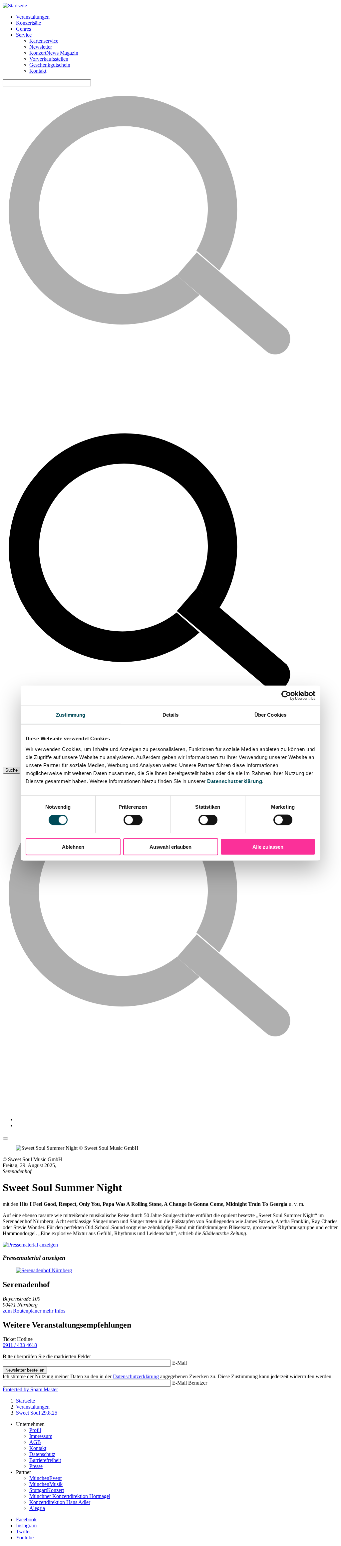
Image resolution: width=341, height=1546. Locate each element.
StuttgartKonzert (46, 1490)
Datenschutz (42, 1454)
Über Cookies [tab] (270, 715)
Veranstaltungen (33, 17)
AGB (35, 1442)
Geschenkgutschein (49, 65)
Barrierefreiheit (45, 1460)
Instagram (26, 1525)
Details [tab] (171, 715)
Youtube (25, 1537)
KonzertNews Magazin (53, 53)
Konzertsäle (28, 23)
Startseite (25, 1401)
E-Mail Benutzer (189, 1383)
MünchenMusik (46, 1484)
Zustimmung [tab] (71, 715)
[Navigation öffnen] (5, 1138)
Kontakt (37, 71)
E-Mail (179, 1363)
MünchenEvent (45, 1478)
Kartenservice (43, 41)
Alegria (37, 1508)
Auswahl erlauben (170, 846)
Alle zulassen (267, 846)
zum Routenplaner (22, 1311)
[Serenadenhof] (170, 1271)
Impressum (40, 1436)
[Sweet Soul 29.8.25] (30, 1245)
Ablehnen (73, 846)
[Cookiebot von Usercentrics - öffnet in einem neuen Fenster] (286, 696)
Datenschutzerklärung (234, 781)
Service (24, 35)
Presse (36, 1466)
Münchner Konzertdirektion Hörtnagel (69, 1496)
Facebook (26, 1519)
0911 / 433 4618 (20, 1345)
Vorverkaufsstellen (48, 59)
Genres (23, 29)
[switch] (133, 820)
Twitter (23, 1531)
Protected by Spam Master (30, 1389)
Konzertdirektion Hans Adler (59, 1502)
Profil (35, 1430)
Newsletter (40, 47)
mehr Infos (54, 1311)
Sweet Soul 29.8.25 (36, 1413)
